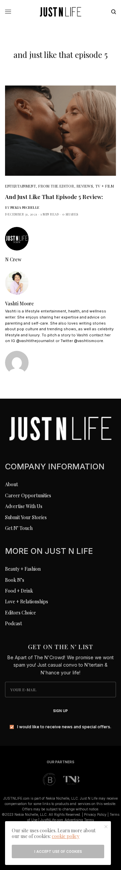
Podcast (13, 623)
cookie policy (65, 836)
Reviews (85, 186)
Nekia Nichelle (25, 207)
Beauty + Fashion (23, 569)
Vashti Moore (19, 303)
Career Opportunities (28, 495)
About (11, 484)
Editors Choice (20, 612)
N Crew (13, 259)
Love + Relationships (26, 601)
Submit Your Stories (26, 517)
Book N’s (14, 580)
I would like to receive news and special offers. (64, 727)
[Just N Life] (60, 12)
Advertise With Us (23, 506)
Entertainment (20, 186)
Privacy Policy (95, 814)
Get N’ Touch (19, 528)
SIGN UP (60, 711)
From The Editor (56, 186)
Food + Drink (19, 591)
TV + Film (104, 186)
